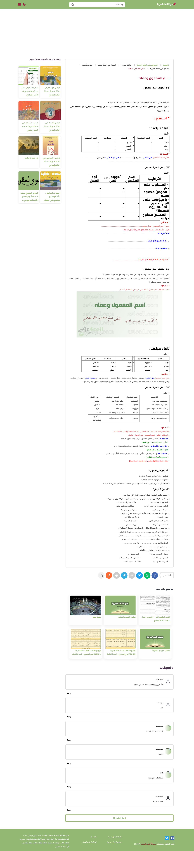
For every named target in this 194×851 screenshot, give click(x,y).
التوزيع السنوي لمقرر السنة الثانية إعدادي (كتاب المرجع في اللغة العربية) (29, 196)
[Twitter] (140, 576)
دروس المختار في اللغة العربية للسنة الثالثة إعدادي (52, 126)
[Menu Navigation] (19, 4)
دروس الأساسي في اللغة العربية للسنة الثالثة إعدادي (51, 161)
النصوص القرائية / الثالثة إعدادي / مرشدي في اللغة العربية (52, 196)
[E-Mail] (132, 576)
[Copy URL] (102, 576)
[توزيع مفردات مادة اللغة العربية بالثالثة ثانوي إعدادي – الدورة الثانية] (120, 639)
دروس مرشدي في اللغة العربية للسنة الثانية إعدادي (30, 126)
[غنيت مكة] (85, 605)
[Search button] (72, 4)
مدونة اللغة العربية (148, 844)
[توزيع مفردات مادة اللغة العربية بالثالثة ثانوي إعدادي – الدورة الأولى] (85, 639)
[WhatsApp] (148, 576)
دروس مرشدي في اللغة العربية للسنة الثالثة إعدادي (52, 91)
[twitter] (167, 838)
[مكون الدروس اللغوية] (155, 639)
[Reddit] (109, 576)
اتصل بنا (94, 837)
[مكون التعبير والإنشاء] (120, 605)
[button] (24, 4)
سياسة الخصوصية (114, 842)
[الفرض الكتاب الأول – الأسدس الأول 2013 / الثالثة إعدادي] (155, 605)
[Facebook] (155, 576)
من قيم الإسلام (31, 158)
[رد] (69, 693)
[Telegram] (125, 576)
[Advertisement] (97, 36)
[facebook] (172, 838)
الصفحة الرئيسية (115, 837)
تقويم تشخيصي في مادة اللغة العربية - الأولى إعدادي (30, 91)
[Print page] (117, 576)
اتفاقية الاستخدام (89, 842)
